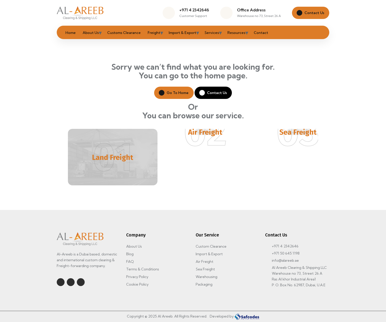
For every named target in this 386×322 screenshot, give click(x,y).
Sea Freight (298, 132)
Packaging (204, 284)
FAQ (130, 261)
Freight (154, 32)
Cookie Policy (137, 284)
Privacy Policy (137, 276)
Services (212, 32)
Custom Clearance (211, 246)
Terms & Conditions (142, 269)
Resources (236, 32)
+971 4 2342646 (194, 10)
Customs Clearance (124, 32)
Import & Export (182, 32)
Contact (261, 32)
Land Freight (112, 157)
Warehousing (206, 276)
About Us (91, 32)
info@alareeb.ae (285, 260)
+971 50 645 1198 (286, 253)
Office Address (251, 10)
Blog (130, 254)
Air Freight (205, 132)
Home (70, 32)
